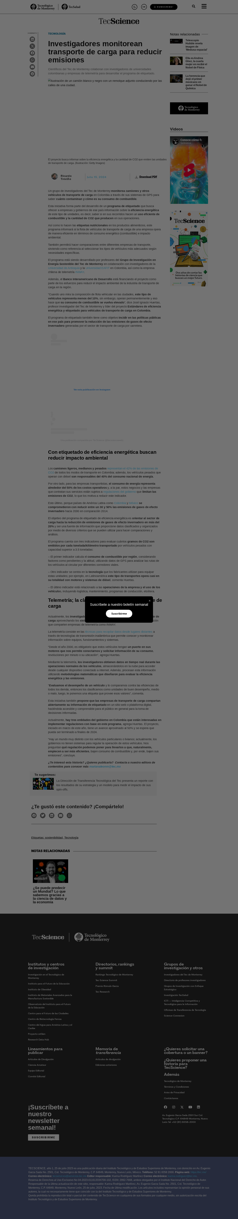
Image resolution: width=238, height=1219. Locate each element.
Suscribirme (119, 613)
